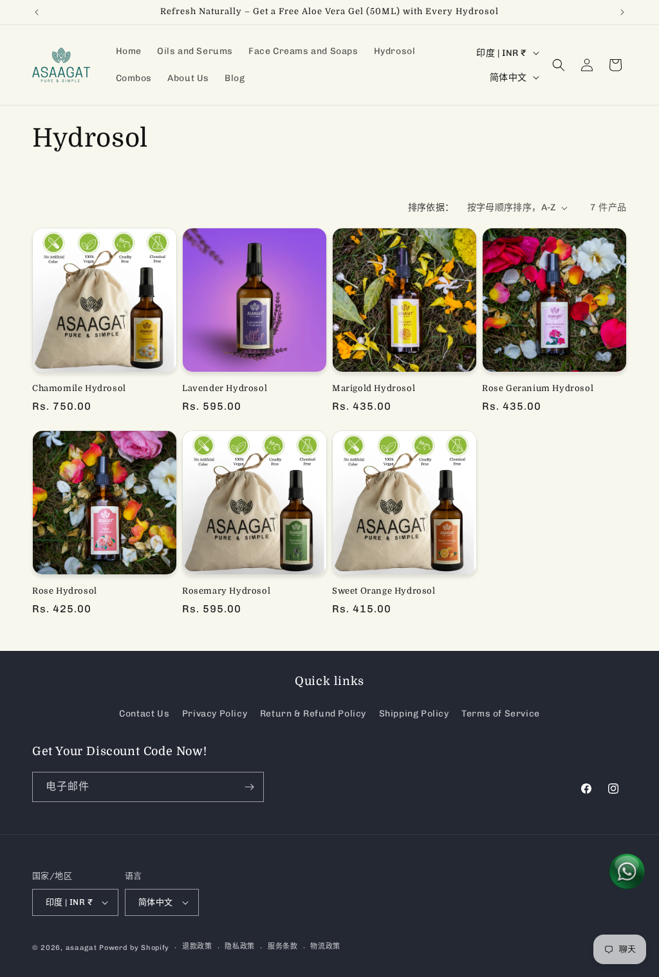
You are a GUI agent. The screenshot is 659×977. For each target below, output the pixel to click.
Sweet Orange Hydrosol (384, 591)
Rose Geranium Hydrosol (537, 388)
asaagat (81, 948)
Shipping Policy (414, 713)
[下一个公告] (622, 12)
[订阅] (249, 787)
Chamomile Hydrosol (79, 388)
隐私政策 (240, 946)
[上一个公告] (37, 12)
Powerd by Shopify (134, 948)
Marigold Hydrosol (373, 388)
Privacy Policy (214, 713)
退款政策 (197, 946)
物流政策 (325, 946)
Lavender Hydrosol (224, 388)
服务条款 (283, 946)
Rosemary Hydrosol (226, 591)
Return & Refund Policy (313, 713)
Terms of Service (500, 713)
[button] (558, 65)
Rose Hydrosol (64, 591)
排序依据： (431, 207)
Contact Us (144, 713)
